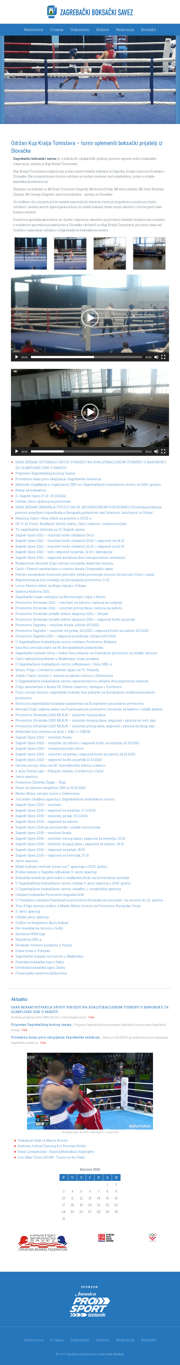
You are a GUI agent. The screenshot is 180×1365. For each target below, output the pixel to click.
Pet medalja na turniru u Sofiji (39, 928)
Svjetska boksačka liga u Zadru (39, 962)
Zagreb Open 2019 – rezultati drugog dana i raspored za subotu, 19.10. (69, 844)
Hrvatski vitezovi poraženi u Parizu (43, 945)
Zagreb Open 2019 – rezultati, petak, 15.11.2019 (51, 816)
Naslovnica (33, 29)
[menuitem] (34, 29)
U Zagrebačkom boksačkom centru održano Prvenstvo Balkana (65, 641)
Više (91, 1017)
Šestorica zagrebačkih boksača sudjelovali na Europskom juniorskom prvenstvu (79, 703)
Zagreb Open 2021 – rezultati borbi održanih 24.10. (54, 535)
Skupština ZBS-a (28, 939)
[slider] (86, 357)
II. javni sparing (27, 911)
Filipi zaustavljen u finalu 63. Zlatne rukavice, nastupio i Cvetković (68, 686)
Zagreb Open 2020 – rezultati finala (43, 737)
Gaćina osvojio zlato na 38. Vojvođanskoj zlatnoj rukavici (60, 765)
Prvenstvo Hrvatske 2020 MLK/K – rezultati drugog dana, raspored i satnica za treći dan (85, 720)
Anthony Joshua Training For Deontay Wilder (52, 1146)
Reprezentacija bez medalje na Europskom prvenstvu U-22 (62, 580)
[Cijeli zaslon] (163, 357)
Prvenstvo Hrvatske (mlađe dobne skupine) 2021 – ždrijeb (61, 613)
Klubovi (102, 29)
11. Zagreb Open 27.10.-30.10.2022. (41, 496)
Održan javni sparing (32, 917)
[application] (90, 318)
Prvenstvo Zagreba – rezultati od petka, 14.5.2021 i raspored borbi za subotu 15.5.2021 (82, 630)
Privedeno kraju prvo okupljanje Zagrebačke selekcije (58, 479)
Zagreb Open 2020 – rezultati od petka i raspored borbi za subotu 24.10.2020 (75, 754)
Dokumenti (79, 29)
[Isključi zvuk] (156, 357)
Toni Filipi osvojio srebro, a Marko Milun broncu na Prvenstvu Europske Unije (78, 905)
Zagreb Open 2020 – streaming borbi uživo (49, 748)
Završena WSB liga (30, 934)
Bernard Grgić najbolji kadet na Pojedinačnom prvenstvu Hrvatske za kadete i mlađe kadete (89, 709)
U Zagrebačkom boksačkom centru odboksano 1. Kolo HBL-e (63, 664)
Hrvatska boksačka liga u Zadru (40, 967)
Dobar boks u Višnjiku (32, 950)
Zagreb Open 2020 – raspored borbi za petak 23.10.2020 (58, 759)
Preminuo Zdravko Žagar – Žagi (40, 782)
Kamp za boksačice (30, 490)
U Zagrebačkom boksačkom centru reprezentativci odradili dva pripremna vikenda (81, 681)
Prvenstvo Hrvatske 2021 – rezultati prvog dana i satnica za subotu (68, 608)
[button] (90, 318)
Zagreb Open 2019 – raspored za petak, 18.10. (50, 849)
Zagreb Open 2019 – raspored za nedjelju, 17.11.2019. (55, 810)
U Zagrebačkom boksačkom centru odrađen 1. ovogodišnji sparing (68, 889)
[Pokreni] (16, 357)
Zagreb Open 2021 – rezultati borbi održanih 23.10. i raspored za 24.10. (70, 540)
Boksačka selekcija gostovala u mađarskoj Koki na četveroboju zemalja (72, 877)
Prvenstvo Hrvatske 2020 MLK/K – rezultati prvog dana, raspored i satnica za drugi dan (85, 726)
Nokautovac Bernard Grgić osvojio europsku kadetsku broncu (64, 563)
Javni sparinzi (26, 776)
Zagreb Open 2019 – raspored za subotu (46, 821)
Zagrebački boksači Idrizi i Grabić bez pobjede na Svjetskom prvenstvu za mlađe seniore (86, 653)
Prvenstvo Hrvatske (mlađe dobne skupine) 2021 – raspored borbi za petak (75, 619)
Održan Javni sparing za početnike (43, 501)
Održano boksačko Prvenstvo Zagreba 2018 (49, 894)
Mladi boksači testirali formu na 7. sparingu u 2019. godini (61, 866)
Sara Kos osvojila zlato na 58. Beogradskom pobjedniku (59, 647)
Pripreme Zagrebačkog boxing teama (45, 473)
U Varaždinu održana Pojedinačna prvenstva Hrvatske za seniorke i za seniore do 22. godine (89, 900)
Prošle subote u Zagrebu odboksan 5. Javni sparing (55, 872)
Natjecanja (125, 29)
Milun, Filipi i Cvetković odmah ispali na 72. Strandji (57, 670)
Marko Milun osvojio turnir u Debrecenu (47, 793)
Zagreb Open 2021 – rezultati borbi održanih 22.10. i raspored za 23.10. (70, 546)
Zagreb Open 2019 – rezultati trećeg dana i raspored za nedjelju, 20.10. (70, 838)
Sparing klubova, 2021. (32, 591)
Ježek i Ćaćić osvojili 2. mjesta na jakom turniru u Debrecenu (64, 675)
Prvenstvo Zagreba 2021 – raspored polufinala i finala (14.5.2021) (65, 636)
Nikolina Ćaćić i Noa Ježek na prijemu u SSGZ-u (53, 518)
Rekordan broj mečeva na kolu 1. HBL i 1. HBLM (52, 731)
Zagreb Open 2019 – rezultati (38, 804)
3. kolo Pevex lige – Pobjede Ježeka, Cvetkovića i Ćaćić (59, 771)
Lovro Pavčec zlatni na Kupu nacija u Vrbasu (50, 585)
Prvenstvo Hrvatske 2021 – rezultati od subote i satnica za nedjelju (68, 602)
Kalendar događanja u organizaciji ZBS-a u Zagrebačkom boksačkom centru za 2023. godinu (88, 484)
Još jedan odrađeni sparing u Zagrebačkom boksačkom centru (65, 799)
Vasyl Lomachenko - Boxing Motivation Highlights (56, 1151)
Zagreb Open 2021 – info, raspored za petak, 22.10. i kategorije (63, 552)
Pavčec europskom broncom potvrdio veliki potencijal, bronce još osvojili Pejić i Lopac (85, 574)
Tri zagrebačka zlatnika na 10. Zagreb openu (50, 529)
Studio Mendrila (114, 1354)
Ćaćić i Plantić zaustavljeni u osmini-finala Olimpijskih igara (64, 568)
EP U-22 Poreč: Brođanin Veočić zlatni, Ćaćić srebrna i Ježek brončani (71, 523)
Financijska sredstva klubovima (41, 973)
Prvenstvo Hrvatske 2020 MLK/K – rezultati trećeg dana (60, 715)
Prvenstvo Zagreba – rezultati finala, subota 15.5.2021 (57, 625)
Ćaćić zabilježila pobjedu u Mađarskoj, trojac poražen (57, 658)
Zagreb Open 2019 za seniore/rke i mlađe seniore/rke (58, 827)
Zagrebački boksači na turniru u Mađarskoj (49, 956)
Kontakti (148, 29)
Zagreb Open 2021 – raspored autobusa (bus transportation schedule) (70, 557)
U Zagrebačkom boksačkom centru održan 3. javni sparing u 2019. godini (73, 883)
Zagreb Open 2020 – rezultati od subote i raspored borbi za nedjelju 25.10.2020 (77, 743)
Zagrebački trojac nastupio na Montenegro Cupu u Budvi (60, 596)
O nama (56, 29)
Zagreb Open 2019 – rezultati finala (43, 832)
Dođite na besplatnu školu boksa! (41, 922)
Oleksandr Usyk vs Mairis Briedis (43, 1140)
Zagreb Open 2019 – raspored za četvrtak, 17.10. (52, 855)
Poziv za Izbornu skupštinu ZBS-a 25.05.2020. (50, 787)
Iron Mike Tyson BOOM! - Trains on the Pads (51, 1157)
